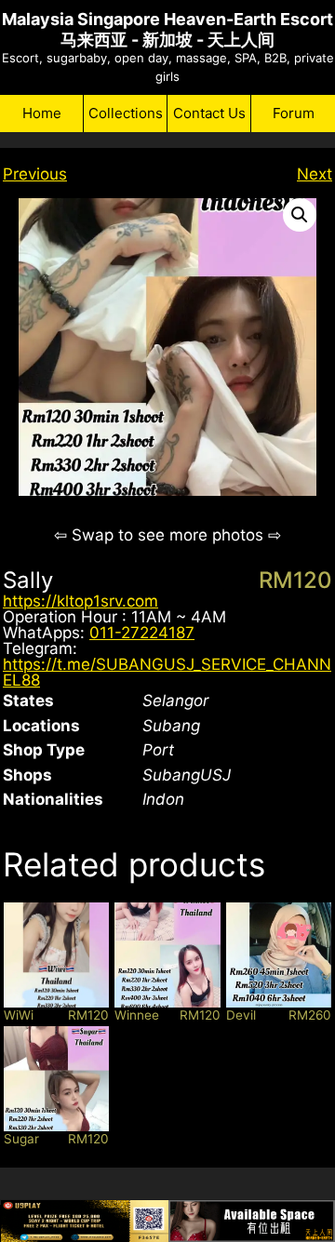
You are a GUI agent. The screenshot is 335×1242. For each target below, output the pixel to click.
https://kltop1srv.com (80, 601)
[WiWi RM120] (56, 955)
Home (41, 113)
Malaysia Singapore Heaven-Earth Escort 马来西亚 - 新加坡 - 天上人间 (167, 29)
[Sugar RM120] (56, 1078)
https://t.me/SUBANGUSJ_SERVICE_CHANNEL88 (167, 672)
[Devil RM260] (278, 955)
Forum (294, 113)
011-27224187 (141, 632)
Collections (125, 113)
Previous (35, 174)
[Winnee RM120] (167, 955)
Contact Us (209, 113)
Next (314, 174)
